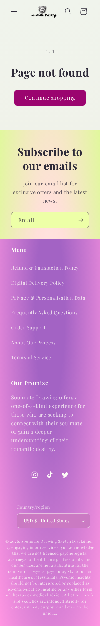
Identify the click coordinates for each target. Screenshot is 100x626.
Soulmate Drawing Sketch (46, 541)
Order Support (28, 327)
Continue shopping (50, 97)
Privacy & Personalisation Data (48, 297)
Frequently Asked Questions (44, 312)
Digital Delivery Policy (37, 282)
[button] (14, 11)
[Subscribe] (81, 220)
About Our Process (33, 342)
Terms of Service (31, 357)
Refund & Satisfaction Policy (45, 267)
